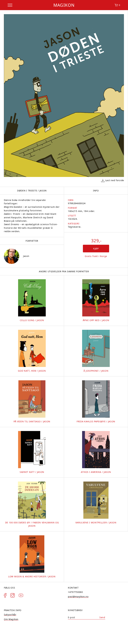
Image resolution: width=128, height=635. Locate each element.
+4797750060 (75, 592)
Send (102, 617)
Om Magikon (11, 619)
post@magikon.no (78, 596)
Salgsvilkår (10, 614)
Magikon (64, 5)
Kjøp (96, 248)
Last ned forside (114, 180)
